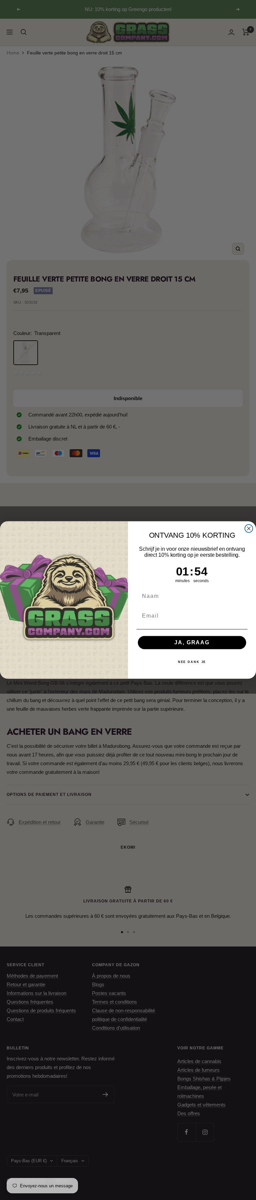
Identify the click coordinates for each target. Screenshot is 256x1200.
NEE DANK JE (192, 662)
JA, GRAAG (191, 642)
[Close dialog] (249, 529)
